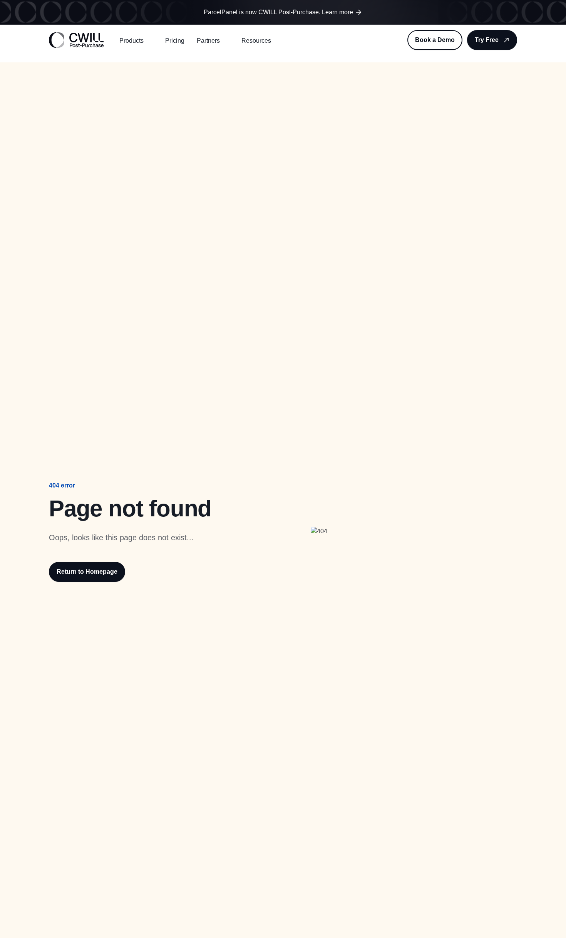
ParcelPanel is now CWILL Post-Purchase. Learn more (278, 12)
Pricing (174, 40)
